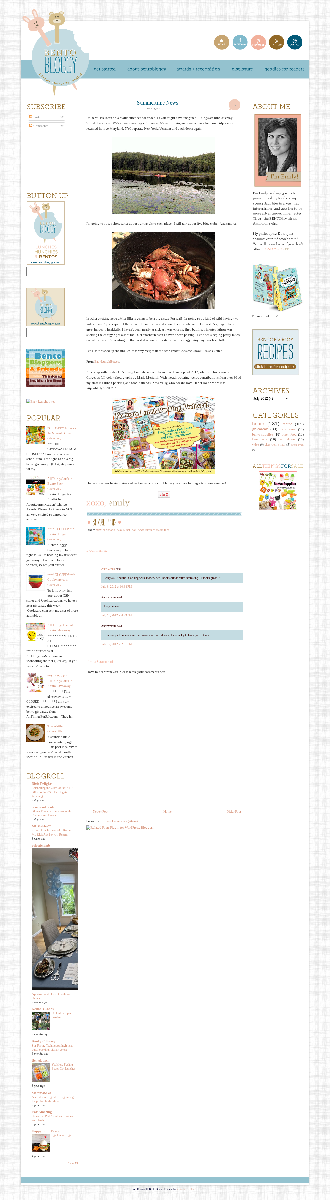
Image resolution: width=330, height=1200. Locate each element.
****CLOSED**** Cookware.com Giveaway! (61, 580)
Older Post (234, 811)
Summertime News (157, 103)
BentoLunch (41, 1060)
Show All (73, 1163)
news (141, 529)
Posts (36, 117)
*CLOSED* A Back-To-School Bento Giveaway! (61, 433)
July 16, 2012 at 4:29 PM (116, 615)
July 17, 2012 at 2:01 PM (116, 644)
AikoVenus (108, 569)
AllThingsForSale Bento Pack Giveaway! (59, 484)
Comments (40, 126)
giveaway (260, 429)
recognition (287, 439)
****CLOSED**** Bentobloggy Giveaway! (61, 534)
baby (98, 529)
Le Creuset (287, 429)
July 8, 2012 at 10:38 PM (116, 586)
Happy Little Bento (46, 1131)
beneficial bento (43, 807)
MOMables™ (41, 826)
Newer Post (100, 811)
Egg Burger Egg (61, 1135)
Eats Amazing (42, 1112)
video (255, 444)
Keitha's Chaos (43, 1009)
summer (150, 529)
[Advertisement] (267, 599)
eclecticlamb (41, 845)
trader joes (162, 529)
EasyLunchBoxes (106, 361)
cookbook (109, 529)
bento (258, 424)
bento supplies (262, 434)
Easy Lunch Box (126, 529)
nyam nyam (297, 444)
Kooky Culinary (43, 1041)
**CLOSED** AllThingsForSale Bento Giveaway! (59, 681)
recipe (287, 424)
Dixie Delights (42, 784)
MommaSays (41, 1093)
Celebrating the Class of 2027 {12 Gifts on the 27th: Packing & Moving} (52, 792)
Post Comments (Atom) (121, 821)
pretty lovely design (187, 1189)
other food (289, 434)
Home (167, 811)
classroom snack (275, 444)
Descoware (259, 439)
